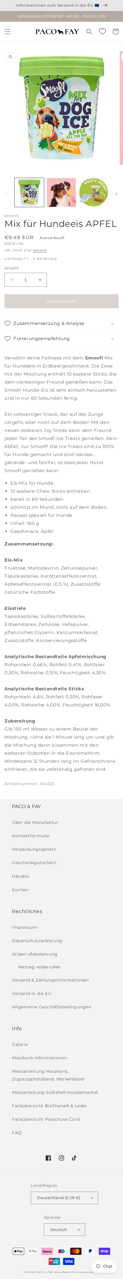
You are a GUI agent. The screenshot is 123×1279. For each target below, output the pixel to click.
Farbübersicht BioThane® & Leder (49, 1106)
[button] (7, 31)
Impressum (24, 927)
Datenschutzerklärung (37, 940)
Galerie (20, 1044)
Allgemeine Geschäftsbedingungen (51, 1007)
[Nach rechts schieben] (116, 194)
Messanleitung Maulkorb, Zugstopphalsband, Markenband (48, 1075)
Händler (21, 876)
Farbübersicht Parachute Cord (46, 1119)
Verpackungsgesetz (34, 849)
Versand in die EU (31, 993)
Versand (40, 250)
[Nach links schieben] (6, 194)
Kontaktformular (31, 835)
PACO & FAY (44, 1272)
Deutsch (58, 1229)
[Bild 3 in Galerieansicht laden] (93, 192)
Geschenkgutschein (34, 862)
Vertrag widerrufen (39, 967)
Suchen (20, 889)
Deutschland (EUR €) (58, 1197)
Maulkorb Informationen (39, 1058)
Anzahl (11, 268)
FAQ (17, 1132)
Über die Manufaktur (35, 822)
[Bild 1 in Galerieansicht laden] (29, 192)
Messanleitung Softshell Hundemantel (55, 1092)
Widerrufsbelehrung (35, 954)
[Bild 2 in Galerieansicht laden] (61, 192)
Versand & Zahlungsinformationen (50, 980)
